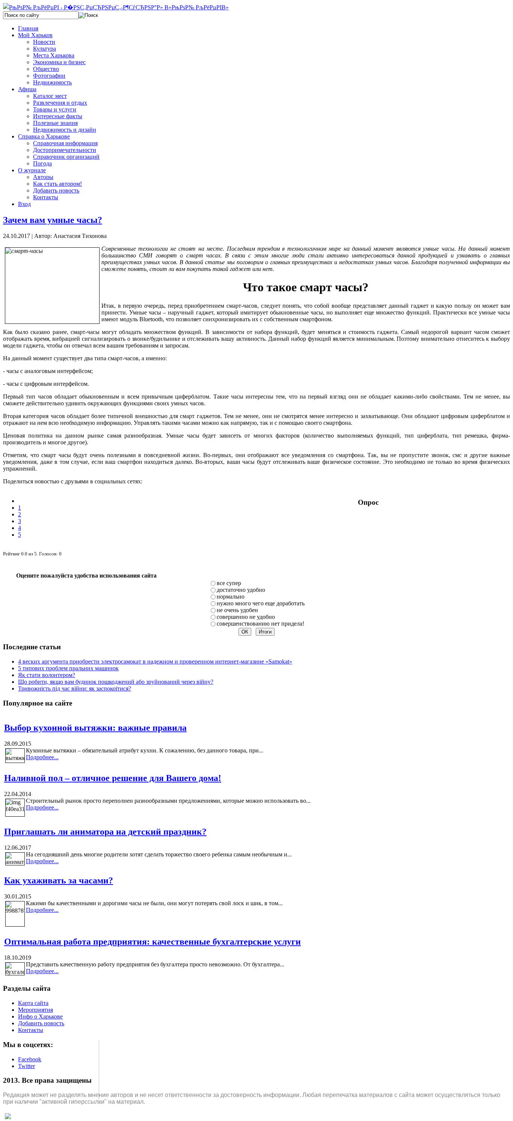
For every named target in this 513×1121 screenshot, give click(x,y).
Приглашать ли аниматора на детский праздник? (105, 832)
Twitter (26, 1066)
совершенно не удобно (246, 617)
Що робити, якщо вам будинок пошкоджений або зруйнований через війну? (115, 682)
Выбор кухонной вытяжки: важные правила (95, 728)
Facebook (29, 1059)
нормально (230, 596)
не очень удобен (237, 610)
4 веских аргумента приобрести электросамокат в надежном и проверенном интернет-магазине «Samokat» (155, 661)
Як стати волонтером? (46, 675)
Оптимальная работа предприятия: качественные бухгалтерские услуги (152, 941)
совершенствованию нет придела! (260, 623)
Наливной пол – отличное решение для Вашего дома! (112, 778)
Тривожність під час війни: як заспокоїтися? (74, 688)
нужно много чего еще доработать (261, 603)
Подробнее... (42, 757)
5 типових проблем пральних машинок (68, 668)
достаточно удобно (241, 590)
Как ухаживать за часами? (58, 880)
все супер (229, 583)
